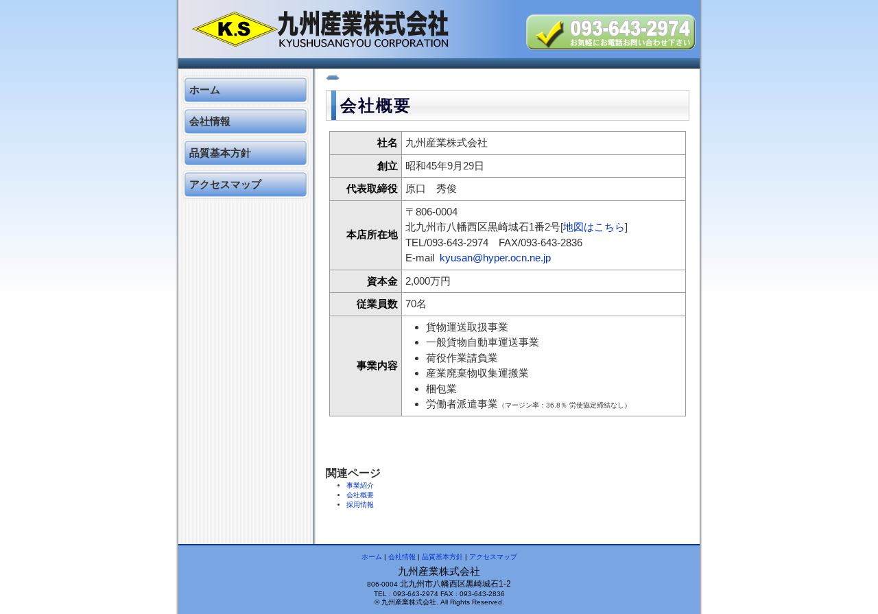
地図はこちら (594, 227)
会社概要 (360, 495)
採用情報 (360, 504)
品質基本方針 (220, 152)
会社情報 (209, 121)
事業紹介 (360, 485)
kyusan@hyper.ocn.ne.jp (495, 257)
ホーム (204, 89)
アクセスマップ (225, 184)
